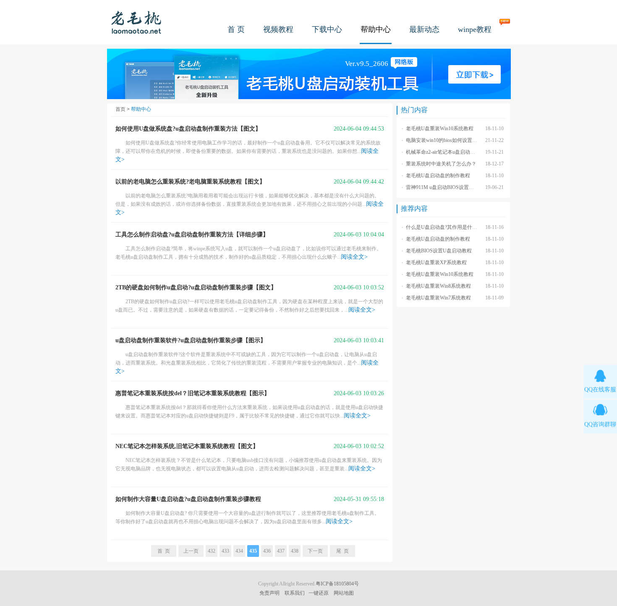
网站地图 (344, 593)
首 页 (236, 29)
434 (239, 551)
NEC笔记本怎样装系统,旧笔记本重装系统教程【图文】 (187, 446)
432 (211, 551)
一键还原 (318, 593)
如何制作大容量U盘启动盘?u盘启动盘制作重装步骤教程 (188, 499)
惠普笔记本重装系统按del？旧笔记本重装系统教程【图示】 (192, 393)
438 (294, 551)
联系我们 (295, 593)
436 (267, 551)
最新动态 (424, 29)
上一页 (191, 551)
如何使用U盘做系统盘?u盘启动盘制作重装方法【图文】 (188, 129)
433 (225, 551)
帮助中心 (376, 29)
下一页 (315, 551)
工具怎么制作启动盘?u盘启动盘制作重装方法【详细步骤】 (192, 234)
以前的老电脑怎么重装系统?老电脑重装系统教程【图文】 (190, 181)
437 (281, 551)
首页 (120, 109)
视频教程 (278, 29)
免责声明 (269, 593)
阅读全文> (354, 257)
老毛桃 (136, 22)
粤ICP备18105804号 (337, 584)
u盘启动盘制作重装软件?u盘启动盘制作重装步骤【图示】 (190, 340)
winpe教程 (475, 29)
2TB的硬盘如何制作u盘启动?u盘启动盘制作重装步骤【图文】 (196, 287)
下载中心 (327, 29)
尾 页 (342, 551)
